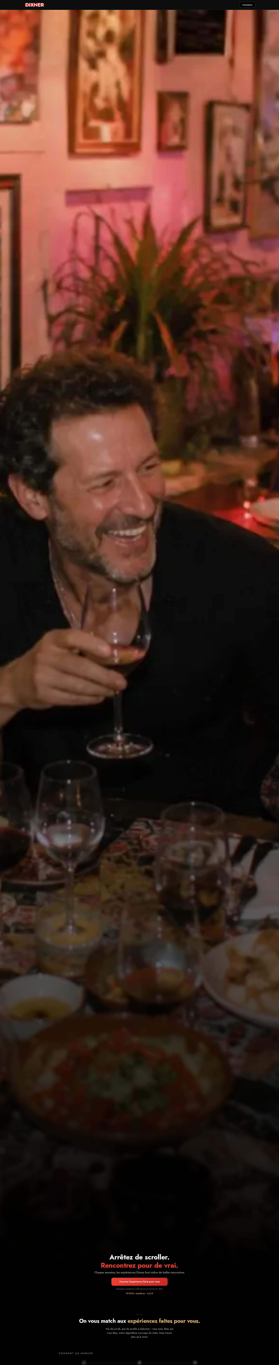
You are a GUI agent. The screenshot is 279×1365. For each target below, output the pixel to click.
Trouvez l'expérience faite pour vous (139, 1281)
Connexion (247, 4)
